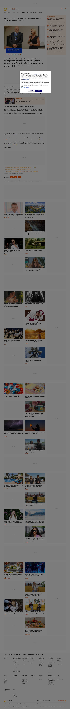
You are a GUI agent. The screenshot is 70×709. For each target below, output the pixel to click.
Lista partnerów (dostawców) (25, 87)
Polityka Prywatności (26, 79)
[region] (35, 82)
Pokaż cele (31, 90)
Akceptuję (38, 90)
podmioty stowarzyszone (36, 74)
